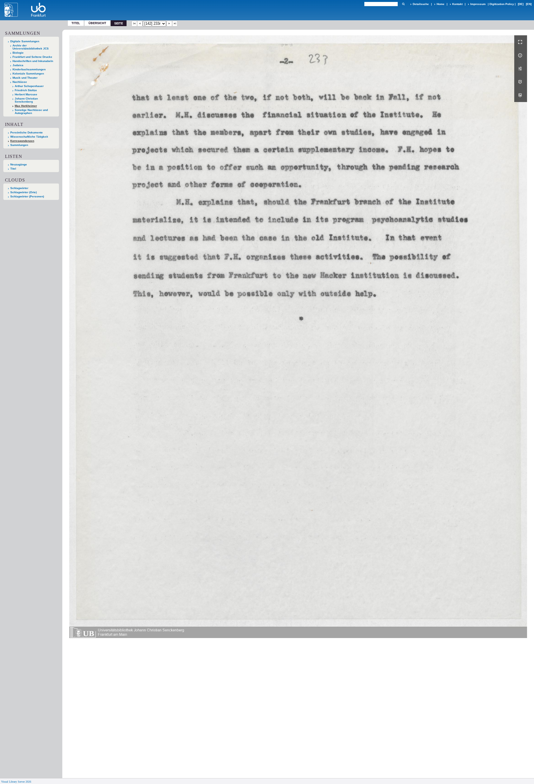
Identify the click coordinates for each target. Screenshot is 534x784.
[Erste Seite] (134, 23)
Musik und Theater (25, 77)
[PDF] (520, 82)
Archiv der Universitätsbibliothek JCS (31, 47)
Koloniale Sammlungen (28, 73)
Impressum (478, 4)
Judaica (18, 65)
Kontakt (457, 4)
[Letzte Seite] (175, 23)
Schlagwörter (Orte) (23, 192)
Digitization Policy (502, 4)
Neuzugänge (18, 164)
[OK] (403, 4)
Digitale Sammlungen (24, 41)
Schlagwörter (19, 188)
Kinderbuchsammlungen (29, 69)
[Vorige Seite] (140, 23)
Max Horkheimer (26, 105)
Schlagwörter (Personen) (27, 196)
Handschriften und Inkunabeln (33, 61)
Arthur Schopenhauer (29, 86)
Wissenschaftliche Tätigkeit (29, 136)
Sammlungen (19, 145)
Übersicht (97, 23)
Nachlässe (20, 81)
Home (440, 4)
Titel (75, 23)
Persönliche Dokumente (26, 132)
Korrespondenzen (22, 140)
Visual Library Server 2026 (16, 781)
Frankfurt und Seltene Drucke (32, 56)
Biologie (18, 52)
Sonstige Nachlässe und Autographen (31, 111)
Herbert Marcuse (26, 94)
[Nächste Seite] (169, 23)
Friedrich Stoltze (26, 90)
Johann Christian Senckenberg (26, 100)
